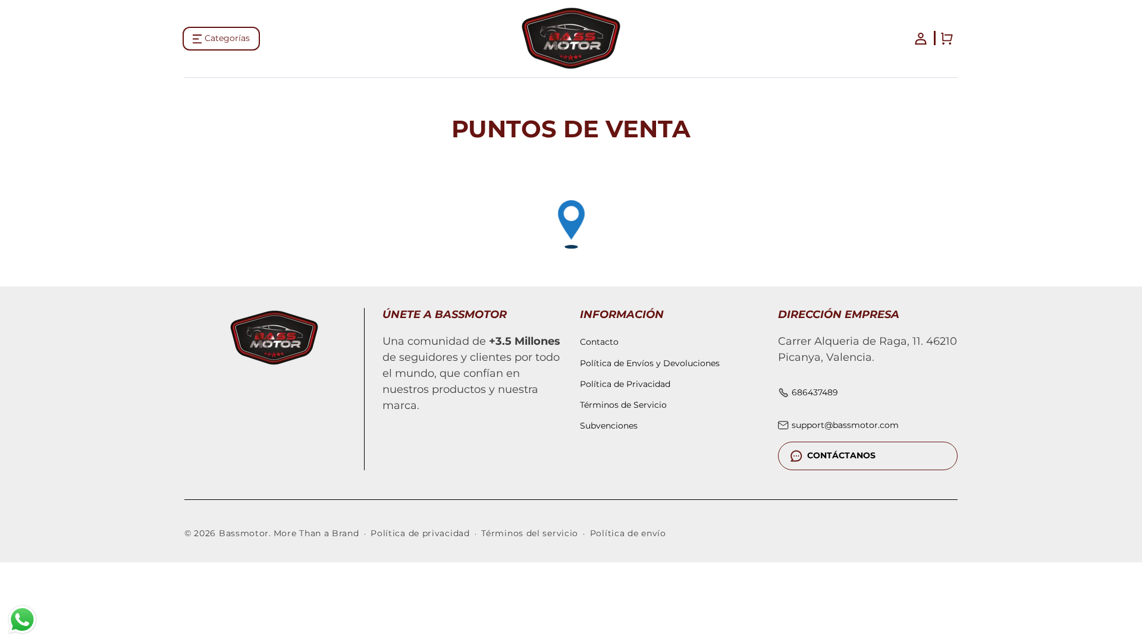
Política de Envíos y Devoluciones (650, 362)
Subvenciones (609, 425)
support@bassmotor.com (845, 425)
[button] (221, 39)
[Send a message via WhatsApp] (22, 619)
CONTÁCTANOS (841, 455)
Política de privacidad (420, 533)
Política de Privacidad (625, 384)
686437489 (815, 392)
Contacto (599, 341)
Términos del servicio (529, 533)
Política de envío (628, 533)
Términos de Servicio (623, 404)
